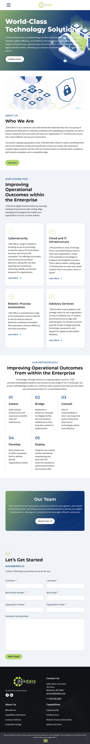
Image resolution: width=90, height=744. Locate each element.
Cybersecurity (52, 710)
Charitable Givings (13, 724)
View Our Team (44, 521)
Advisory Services (54, 724)
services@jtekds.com (14, 566)
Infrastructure (52, 715)
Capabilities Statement (15, 715)
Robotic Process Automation (59, 719)
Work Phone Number (15, 592)
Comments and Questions (16, 616)
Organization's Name (15, 604)
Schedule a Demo (14, 59)
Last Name (52, 580)
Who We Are (10, 710)
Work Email (52, 592)
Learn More (12, 163)
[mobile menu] (8, 5)
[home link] (24, 681)
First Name (11, 580)
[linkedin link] (11, 695)
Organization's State (56, 604)
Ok (46, 741)
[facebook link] (7, 695)
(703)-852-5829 (54, 698)
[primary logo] (45, 5)
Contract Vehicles (13, 719)
